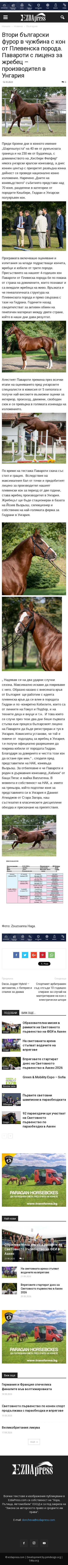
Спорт (6, 1032)
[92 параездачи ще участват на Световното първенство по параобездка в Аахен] (11, 1117)
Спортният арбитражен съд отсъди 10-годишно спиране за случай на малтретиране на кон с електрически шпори (50, 991)
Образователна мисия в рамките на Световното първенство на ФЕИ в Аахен (44, 1027)
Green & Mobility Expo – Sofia (44, 1077)
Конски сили (9, 1086)
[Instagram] (34, 1543)
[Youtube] (44, 1543)
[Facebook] (24, 1543)
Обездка (7, 1104)
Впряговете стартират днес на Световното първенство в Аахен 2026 (43, 1063)
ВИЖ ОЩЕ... (29, 1012)
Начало (6, 26)
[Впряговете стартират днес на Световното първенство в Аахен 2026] (11, 1063)
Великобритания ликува (21, 1427)
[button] (62, 17)
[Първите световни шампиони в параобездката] (11, 1099)
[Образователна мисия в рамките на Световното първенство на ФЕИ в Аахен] (11, 1027)
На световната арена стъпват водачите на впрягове (39, 1045)
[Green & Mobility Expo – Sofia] (11, 1081)
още (32, 1441)
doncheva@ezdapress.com (38, 1520)
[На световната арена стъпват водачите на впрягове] (11, 1045)
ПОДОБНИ (10, 1012)
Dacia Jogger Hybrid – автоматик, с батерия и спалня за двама (17, 988)
